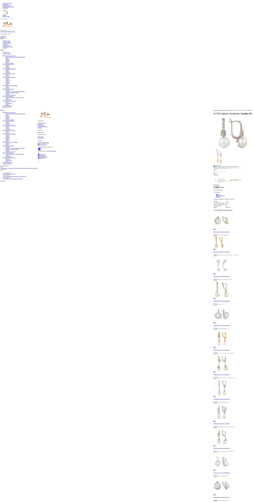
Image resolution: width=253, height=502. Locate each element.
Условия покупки (8, 3)
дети (29, 168)
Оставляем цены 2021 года (9, 174)
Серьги (7, 59)
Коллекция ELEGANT (10, 73)
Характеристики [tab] (221, 195)
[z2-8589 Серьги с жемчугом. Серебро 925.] (233, 485)
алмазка (8, 168)
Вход (5, 15)
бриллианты (22, 168)
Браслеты (8, 83)
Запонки (8, 93)
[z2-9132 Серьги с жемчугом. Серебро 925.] (233, 265)
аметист (12, 168)
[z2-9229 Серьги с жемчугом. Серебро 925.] (233, 461)
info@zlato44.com (11, 31)
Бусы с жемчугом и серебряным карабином (15, 57)
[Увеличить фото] (214, 229)
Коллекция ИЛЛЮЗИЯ (10, 68)
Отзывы (6, 8)
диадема (32, 168)
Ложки (7, 98)
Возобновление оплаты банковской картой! (13, 178)
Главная (215, 110)
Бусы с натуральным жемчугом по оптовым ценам (14, 176)
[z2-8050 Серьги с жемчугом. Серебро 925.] (233, 363)
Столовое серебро (9, 96)
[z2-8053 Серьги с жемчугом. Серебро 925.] (233, 436)
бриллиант (16, 168)
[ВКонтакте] (39, 149)
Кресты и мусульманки (10, 101)
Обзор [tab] (218, 194)
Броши (7, 61)
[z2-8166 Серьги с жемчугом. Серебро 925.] (233, 243)
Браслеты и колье (10, 63)
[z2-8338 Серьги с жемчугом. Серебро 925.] (233, 387)
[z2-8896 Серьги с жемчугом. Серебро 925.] (233, 314)
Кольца (7, 58)
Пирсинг (4, 168)
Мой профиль (41, 138)
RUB (4, 10)
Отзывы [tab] (219, 196)
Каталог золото (6, 40)
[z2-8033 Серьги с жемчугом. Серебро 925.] (233, 220)
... (3, 108)
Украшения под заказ (9, 6)
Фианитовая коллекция (10, 77)
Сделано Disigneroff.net (51, 151)
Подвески (8, 60)
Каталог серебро (7, 42)
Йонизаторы (8, 99)
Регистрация (7, 16)
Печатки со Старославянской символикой (15, 91)
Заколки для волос (7, 106)
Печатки (8, 90)
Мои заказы (40, 136)
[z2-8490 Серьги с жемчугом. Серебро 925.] (233, 338)
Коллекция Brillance (9, 64)
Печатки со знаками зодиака (12, 92)
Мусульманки (9, 103)
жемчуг (36, 168)
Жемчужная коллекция (10, 55)
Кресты (7, 102)
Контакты (6, 4)
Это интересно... (8, 5)
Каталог (3, 110)
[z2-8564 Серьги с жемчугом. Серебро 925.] (233, 412)
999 (1, 168)
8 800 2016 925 (4, 31)
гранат (26, 168)
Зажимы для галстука (10, 95)
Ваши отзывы (41, 132)
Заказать (216, 174)
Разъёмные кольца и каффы (11, 85)
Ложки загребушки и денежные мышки (15, 97)
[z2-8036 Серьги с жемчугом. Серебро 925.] (233, 289)
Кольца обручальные (8, 105)
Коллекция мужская (9, 89)
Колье (7, 84)
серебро (218, 192)
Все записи (3, 181)
